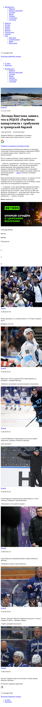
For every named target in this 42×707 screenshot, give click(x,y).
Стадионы (12, 20)
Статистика (13, 18)
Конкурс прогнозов (16, 10)
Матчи (11, 14)
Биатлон (8, 30)
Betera (11, 41)
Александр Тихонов (7, 229)
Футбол (7, 25)
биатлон (3, 233)
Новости (12, 9)
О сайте (7, 63)
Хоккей (7, 27)
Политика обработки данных (11, 56)
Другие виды (9, 32)
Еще (6, 36)
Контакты (8, 65)
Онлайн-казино (14, 39)
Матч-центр (13, 43)
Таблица (12, 16)
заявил (18, 173)
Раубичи (3, 237)
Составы (12, 12)
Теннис (7, 28)
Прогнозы (12, 38)
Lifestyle (7, 34)
